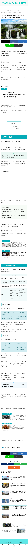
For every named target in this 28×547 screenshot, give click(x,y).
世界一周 (19, 447)
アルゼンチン (8, 447)
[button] (18, 45)
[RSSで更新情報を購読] (14, 467)
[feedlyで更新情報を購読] (20, 464)
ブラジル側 (13, 131)
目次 (12, 123)
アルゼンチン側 (14, 130)
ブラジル (14, 447)
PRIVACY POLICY (7, 542)
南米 (3, 447)
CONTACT (21, 542)
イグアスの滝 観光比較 (14, 128)
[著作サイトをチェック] (7, 464)
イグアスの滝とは (13, 126)
